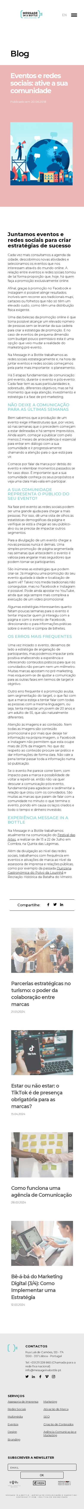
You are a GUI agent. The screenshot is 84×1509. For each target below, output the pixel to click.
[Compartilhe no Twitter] (55, 904)
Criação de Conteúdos (58, 1424)
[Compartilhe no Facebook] (48, 904)
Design (12, 1431)
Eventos (13, 1424)
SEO (47, 1416)
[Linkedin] (33, 1376)
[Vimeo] (46, 1376)
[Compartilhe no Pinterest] (41, 904)
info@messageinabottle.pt (43, 1370)
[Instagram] (53, 1376)
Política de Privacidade (53, 1497)
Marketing (50, 1401)
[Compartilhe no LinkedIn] (61, 904)
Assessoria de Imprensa (23, 1401)
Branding (14, 1439)
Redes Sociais (17, 1409)
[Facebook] (40, 1376)
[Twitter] (27, 1376)
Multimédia (15, 1416)
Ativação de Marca (56, 1409)
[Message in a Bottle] (39, 17)
